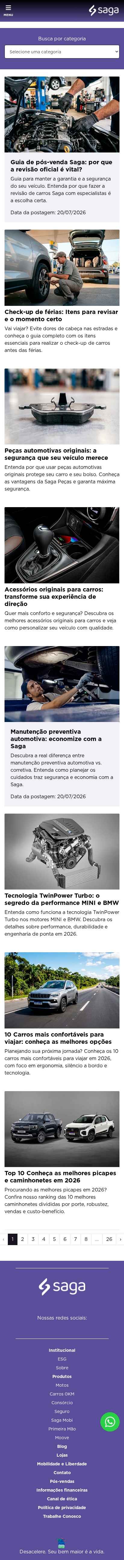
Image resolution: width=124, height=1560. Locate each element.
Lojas (62, 1455)
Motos (62, 1385)
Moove (62, 1437)
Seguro (62, 1411)
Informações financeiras (62, 1490)
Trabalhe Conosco (62, 1516)
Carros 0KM (62, 1394)
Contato (62, 1472)
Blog (62, 1446)
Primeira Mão (62, 1429)
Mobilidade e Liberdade (62, 1463)
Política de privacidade (62, 1507)
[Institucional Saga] (102, 10)
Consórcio (62, 1402)
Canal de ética (62, 1498)
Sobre (62, 1367)
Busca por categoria (62, 39)
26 (109, 1239)
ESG (62, 1359)
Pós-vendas (62, 1481)
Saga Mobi (62, 1420)
